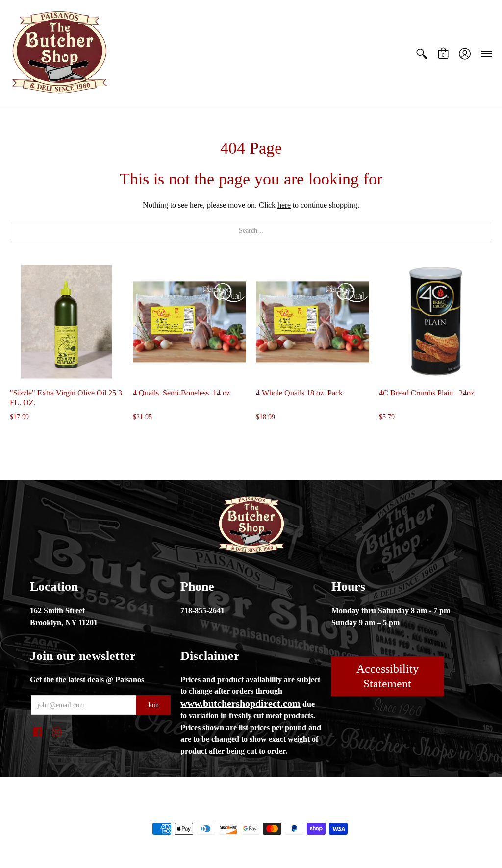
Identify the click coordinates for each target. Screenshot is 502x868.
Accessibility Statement (387, 676)
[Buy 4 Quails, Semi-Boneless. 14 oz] (189, 321)
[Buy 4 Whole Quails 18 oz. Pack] (312, 321)
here (284, 205)
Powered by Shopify (290, 812)
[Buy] (66, 321)
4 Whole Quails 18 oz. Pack (299, 393)
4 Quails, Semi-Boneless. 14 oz (181, 393)
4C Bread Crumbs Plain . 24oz (426, 393)
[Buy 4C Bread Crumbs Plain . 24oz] (435, 321)
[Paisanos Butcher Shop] (59, 54)
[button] (421, 54)
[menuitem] (421, 54)
